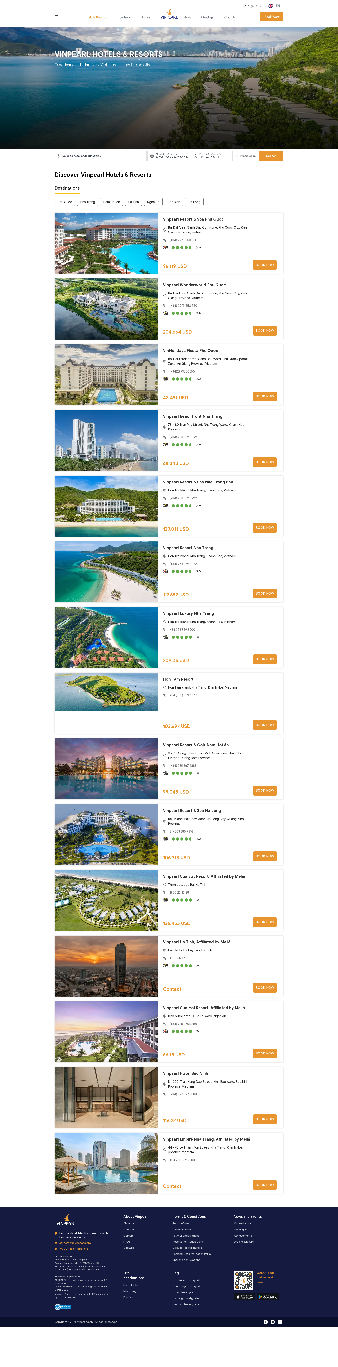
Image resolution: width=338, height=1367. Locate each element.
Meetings (207, 17)
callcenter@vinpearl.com (75, 1243)
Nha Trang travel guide (187, 1286)
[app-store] (244, 1296)
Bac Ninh (174, 202)
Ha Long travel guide (186, 1298)
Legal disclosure (244, 1241)
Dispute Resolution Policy (188, 1247)
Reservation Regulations (188, 1241)
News (187, 17)
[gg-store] (268, 1296)
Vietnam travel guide (186, 1304)
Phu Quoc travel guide (186, 1280)
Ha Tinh (133, 202)
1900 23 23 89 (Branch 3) (74, 1248)
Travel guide (241, 1229)
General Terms (182, 1229)
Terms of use (181, 1223)
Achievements (243, 1235)
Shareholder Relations (186, 1260)
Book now (265, 265)
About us (128, 1223)
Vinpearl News (242, 1223)
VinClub (229, 17)
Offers (146, 17)
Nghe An (153, 202)
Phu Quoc (65, 202)
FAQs (126, 1241)
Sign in (252, 6)
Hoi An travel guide (184, 1292)
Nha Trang (87, 202)
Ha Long (194, 202)
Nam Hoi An (111, 202)
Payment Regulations (186, 1235)
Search (271, 156)
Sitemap (128, 1247)
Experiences (124, 17)
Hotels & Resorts (94, 17)
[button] (261, 6)
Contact (128, 1229)
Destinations (67, 188)
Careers (128, 1235)
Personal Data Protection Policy (192, 1254)
